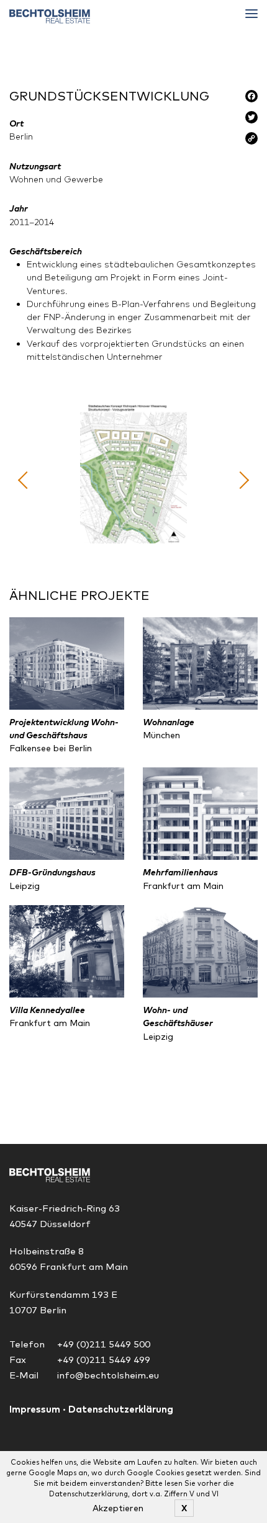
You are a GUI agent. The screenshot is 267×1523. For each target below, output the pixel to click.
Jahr (18, 208)
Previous (26, 479)
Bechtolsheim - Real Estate (49, 16)
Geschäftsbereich (45, 251)
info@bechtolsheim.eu (108, 1375)
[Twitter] (251, 119)
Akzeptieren (118, 1508)
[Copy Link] (251, 140)
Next (240, 479)
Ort (16, 123)
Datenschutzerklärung (120, 1409)
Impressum (34, 1409)
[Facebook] (251, 98)
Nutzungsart (35, 166)
